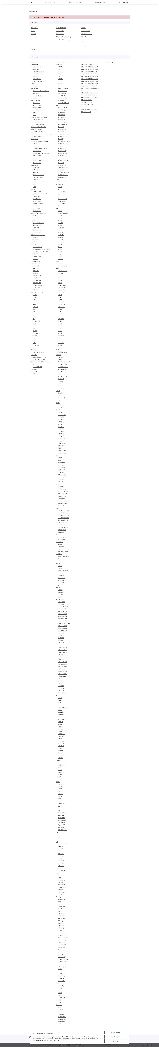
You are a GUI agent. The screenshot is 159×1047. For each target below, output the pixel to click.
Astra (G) (60, 721)
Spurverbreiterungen (37, 292)
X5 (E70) (60, 333)
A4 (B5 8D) (61, 227)
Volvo (34, 347)
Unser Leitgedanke (61, 27)
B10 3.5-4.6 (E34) (62, 110)
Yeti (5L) (60, 894)
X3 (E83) (60, 326)
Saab (34, 338)
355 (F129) (60, 419)
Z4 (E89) (60, 345)
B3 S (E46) (60, 139)
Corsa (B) (60, 729)
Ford (34, 316)
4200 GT (60, 568)
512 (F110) (60, 431)
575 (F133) (60, 436)
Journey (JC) (61, 405)
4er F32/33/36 (61, 292)
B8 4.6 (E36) (61, 163)
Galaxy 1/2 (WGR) (62, 494)
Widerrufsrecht (85, 40)
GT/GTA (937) (61, 95)
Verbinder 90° (37, 163)
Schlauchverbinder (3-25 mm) (39, 254)
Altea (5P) (60, 846)
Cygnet (60, 187)
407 (59, 762)
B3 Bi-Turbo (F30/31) (63, 136)
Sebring (60, 383)
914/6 (59, 798)
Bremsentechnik (35, 100)
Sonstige (35, 206)
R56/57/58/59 (61, 714)
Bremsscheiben (37, 107)
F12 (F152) (60, 446)
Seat (34, 340)
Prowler (60, 779)
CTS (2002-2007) (62, 352)
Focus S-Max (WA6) (63, 491)
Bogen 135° (36, 266)
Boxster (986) (61, 815)
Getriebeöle (36, 196)
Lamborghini (36, 321)
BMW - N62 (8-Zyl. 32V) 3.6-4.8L (89, 97)
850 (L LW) (60, 985)
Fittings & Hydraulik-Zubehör (39, 117)
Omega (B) (61, 743)
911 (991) (60, 789)
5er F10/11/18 (61, 304)
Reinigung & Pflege (38, 203)
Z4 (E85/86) (61, 342)
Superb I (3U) (61, 889)
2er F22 (60, 275)
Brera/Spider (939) (63, 88)
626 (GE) (60, 590)
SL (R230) (60, 681)
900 (59, 839)
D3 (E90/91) (61, 170)
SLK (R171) (61, 688)
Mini (34, 326)
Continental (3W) (62, 266)
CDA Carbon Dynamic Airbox (41, 91)
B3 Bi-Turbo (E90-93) (63, 134)
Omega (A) (61, 741)
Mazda (58, 587)
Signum (60, 748)
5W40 (34, 187)
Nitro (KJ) (60, 407)
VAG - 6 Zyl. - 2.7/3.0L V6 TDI (88, 109)
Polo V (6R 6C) (61, 957)
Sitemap (83, 27)
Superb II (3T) (61, 892)
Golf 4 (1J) (60, 921)
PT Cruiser (61, 378)
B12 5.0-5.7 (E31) (62, 122)
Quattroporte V (62, 582)
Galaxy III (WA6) (62, 496)
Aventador (61, 544)
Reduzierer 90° (37, 282)
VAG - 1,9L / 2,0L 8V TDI (87, 104)
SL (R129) (60, 678)
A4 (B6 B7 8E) (61, 230)
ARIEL (57, 179)
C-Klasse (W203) (62, 628)
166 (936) (60, 83)
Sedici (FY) (60, 479)
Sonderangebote (111, 62)
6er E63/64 (61, 309)
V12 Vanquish (61, 201)
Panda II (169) (61, 470)
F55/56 (60, 709)
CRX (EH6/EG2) (62, 532)
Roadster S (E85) (62, 177)
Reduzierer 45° (37, 280)
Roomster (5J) (61, 887)
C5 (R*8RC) (61, 393)
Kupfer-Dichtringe (38, 119)
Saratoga (60, 381)
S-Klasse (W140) (62, 671)
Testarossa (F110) (62, 453)
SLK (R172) (61, 690)
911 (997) (60, 796)
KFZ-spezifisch (37, 275)
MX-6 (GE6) (61, 597)
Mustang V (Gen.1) (63, 503)
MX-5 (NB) (60, 592)
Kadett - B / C (61, 733)
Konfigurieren (115, 1037)
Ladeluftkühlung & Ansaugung (39, 141)
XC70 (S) (60, 1002)
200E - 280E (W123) (63, 604)
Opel (34, 328)
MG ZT (59, 702)
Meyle (34, 112)
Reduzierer (36, 278)
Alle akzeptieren (115, 1032)
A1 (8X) (60, 215)
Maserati (58, 563)
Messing (35, 258)
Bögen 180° (36, 215)
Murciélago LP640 (63, 551)
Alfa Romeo (59, 64)
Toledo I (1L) (61, 868)
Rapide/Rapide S (62, 199)
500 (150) (60, 458)
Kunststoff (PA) (37, 256)
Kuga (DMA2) (61, 498)
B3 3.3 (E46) (61, 131)
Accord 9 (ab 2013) (63, 520)
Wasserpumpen (37, 177)
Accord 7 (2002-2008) (63, 515)
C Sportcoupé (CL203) (64, 623)
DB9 (59, 194)
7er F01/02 (61, 318)
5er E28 (60, 294)
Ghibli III (60, 573)
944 (59, 808)
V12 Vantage (61, 203)
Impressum (34, 49)
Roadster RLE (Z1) (62, 175)
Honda (58, 508)
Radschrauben (37, 211)
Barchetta (60, 460)
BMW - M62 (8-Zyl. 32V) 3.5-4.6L (89, 86)
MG (57, 695)
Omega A (60, 561)
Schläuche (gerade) (38, 285)
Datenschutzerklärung (54, 1040)
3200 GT (60, 566)
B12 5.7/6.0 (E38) (62, 124)
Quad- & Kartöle (37, 201)
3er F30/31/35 (61, 287)
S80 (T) (60, 995)
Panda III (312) (62, 472)
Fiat (34, 314)
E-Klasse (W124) (62, 645)
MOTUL (33, 189)
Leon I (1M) (61, 861)
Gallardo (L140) (62, 546)
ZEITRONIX (34, 371)
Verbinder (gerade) (38, 160)
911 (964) (60, 786)
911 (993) (60, 791)
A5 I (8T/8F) (61, 235)
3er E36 (60, 280)
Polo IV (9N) (61, 954)
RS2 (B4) (60, 251)
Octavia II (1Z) (61, 885)
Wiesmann (59, 1005)
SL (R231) (60, 683)
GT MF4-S (60, 1009)
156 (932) (60, 76)
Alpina (57, 105)
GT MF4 (60, 1007)
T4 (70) (60, 969)
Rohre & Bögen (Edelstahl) (38, 235)
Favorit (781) (61, 880)
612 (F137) (60, 441)
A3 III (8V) (60, 225)
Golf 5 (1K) (61, 923)
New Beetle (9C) (62, 933)
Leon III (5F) (61, 865)
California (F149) (62, 443)
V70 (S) (60, 1000)
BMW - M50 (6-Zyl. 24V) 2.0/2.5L (89, 76)
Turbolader (34, 354)
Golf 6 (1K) (61, 925)
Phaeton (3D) (61, 947)
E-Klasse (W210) (62, 647)
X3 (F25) (60, 328)
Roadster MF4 (62, 1021)
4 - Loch (35, 294)
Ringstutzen (36, 122)
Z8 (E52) (60, 347)
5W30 (34, 184)
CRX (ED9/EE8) (62, 530)
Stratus (60, 386)
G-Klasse (60, 654)
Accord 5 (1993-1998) (63, 510)
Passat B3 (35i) (62, 935)
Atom (59, 182)
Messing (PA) (36, 261)
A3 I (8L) (60, 220)
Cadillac (58, 350)
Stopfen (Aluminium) (38, 136)
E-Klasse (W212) (62, 652)
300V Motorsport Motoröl (40, 194)
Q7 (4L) (60, 249)
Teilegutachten (60, 31)
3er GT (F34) (61, 290)
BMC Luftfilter (35, 88)
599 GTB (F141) (62, 438)
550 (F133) (60, 434)
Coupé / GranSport (63, 570)
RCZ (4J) (60, 774)
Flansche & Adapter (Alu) (40, 148)
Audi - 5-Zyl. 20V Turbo (87, 64)
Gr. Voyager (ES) (62, 369)
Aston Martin (59, 184)
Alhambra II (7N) (62, 844)
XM (59, 400)
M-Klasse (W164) (62, 664)
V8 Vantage (61, 206)
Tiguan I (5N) (61, 973)
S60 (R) (60, 988)
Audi (34, 299)
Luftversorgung (37, 170)
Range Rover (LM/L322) (64, 556)
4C (58, 86)
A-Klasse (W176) (62, 616)
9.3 (59, 834)
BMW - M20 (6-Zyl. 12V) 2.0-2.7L (89, 67)
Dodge (34, 311)
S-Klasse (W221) (62, 676)
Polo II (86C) (61, 949)
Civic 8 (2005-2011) (63, 525)
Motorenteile (34, 165)
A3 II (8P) (60, 223)
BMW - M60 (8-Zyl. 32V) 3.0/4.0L (89, 83)
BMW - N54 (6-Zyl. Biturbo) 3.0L (89, 95)
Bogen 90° (36, 273)
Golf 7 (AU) (61, 928)
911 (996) (60, 793)
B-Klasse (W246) (62, 621)
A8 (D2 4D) (61, 242)
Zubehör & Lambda (38, 81)
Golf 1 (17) (60, 913)
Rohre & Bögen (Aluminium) (38, 213)
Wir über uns (34, 27)
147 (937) (60, 71)
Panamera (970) (62, 829)
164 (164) (60, 81)
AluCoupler (36, 146)
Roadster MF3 (62, 1017)
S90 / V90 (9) (61, 997)
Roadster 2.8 (61, 1014)
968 (59, 810)
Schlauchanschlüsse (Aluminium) (42, 134)
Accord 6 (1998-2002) (63, 513)
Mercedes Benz (60, 599)
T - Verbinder (36, 287)
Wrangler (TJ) (61, 539)
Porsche (35, 335)
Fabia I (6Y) (61, 875)
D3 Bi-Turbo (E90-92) (63, 172)
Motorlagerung (37, 172)
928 (59, 805)
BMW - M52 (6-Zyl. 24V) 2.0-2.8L (89, 79)
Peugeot (35, 330)
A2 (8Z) (60, 218)
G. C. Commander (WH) (64, 362)
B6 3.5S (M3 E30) (62, 153)
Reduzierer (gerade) (38, 223)
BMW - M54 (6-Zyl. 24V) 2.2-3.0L (89, 81)
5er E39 (60, 299)
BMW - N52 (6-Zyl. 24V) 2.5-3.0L (89, 92)
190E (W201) (61, 602)
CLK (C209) (61, 640)
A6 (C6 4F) (60, 239)
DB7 (59, 189)
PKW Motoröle (37, 199)
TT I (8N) (60, 254)
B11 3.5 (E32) (61, 115)
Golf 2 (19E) (61, 916)
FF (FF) (59, 448)
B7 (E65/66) (61, 158)
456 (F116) (60, 426)
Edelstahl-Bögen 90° (38, 71)
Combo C (60, 726)
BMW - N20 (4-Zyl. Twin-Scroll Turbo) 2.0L (91, 89)
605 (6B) (60, 767)
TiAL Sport (34, 350)
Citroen (35, 309)
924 (59, 801)
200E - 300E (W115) (63, 606)
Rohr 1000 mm (37, 79)
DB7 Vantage (61, 191)
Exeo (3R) (60, 851)
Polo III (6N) (61, 952)
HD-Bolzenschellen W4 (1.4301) (41, 249)
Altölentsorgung (85, 31)
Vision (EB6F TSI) (62, 388)
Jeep (34, 318)
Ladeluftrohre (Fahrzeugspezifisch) (42, 153)
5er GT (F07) (61, 306)
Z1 (58, 338)
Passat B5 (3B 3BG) (63, 937)
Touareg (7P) (61, 978)
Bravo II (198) (61, 462)
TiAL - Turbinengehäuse (39, 352)
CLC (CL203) (61, 635)
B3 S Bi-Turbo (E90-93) (64, 141)
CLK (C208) (61, 638)
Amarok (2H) (61, 899)
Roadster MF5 (62, 1024)
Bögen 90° (36, 218)
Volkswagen (36, 345)
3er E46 (60, 282)
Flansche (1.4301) (37, 74)
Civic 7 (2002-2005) (63, 522)
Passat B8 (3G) (62, 942)
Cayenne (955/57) (62, 820)
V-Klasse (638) (62, 693)
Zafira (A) (60, 757)
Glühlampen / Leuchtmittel (38, 127)
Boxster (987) (61, 817)
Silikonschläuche (35, 263)
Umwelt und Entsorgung (62, 40)
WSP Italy (35, 86)
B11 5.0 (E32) (61, 119)
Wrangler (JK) (61, 537)
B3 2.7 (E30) (61, 127)
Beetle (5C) (61, 901)
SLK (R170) (61, 686)
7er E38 (60, 314)
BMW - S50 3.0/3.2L (86, 100)
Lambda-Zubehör (37, 131)
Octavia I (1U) (61, 882)
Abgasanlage (34, 64)
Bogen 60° (36, 270)
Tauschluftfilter (37, 95)
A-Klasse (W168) (62, 611)
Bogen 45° (36, 268)
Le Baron (60, 371)
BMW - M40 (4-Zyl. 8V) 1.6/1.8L (89, 71)
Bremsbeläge (36, 103)
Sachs (34, 115)
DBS (59, 196)
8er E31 (60, 321)
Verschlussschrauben (39, 124)
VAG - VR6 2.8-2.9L (86, 112)
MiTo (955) (61, 100)
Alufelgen (33, 83)
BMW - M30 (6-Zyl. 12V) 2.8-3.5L (89, 69)
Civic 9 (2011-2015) (63, 527)
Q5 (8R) (60, 247)
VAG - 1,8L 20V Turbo (86, 102)
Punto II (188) (61, 474)
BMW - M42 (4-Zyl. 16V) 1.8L (88, 74)
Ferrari (58, 410)
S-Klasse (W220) (62, 674)
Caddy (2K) (61, 904)
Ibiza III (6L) (61, 856)
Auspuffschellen (37, 67)
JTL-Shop (150, 1045)
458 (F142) (60, 429)
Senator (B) (61, 745)
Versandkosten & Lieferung (63, 37)
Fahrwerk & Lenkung (36, 110)
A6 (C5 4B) (60, 237)
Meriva (60, 738)
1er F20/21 (61, 273)
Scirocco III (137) (62, 961)
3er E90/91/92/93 (62, 285)
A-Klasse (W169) (62, 614)
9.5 (59, 837)
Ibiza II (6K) (61, 853)
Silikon (35, 364)
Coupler (35, 220)
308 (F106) (60, 412)
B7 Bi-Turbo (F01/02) (63, 160)
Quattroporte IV (62, 580)
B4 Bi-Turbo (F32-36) (63, 143)
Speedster (61, 750)
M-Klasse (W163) (62, 662)
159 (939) (60, 79)
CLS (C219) (61, 642)
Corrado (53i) (61, 906)
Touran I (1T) (61, 981)
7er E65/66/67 (62, 316)
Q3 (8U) (60, 244)
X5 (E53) (60, 330)
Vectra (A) (60, 753)
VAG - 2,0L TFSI (85, 107)
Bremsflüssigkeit (37, 105)
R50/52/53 (60, 712)
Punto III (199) (61, 477)
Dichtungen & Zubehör (39, 359)
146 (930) (60, 69)
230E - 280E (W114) (63, 609)
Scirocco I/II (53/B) (63, 959)
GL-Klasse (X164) (62, 657)
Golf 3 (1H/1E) (61, 918)
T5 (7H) (60, 971)
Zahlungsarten (60, 34)
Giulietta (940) (62, 93)
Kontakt (33, 31)
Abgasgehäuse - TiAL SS (39, 357)
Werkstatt (33, 34)
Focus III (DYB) (62, 489)
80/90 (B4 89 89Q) (63, 213)
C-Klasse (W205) (62, 633)
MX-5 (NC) (60, 594)
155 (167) (60, 74)
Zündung (35, 179)
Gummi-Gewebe (37, 366)
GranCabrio (61, 575)
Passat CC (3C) (62, 945)
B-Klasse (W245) (62, 618)
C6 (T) (59, 395)
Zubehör (35, 98)
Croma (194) (61, 467)
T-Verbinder (36, 158)
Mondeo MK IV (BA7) (63, 501)
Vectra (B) (60, 755)
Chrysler (35, 306)
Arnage (60, 263)
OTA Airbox (36, 93)
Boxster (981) (61, 813)
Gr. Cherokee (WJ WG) (64, 364)
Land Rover (59, 554)
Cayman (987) (61, 825)
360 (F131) (60, 422)
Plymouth (35, 333)
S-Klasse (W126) (62, 669)
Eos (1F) (60, 909)
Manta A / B (61, 736)
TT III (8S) (60, 258)
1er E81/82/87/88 (62, 270)
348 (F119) (60, 417)
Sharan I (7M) (61, 964)
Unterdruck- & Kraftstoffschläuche (40, 362)
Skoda (34, 342)
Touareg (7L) (61, 976)
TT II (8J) (60, 256)
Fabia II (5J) (61, 877)
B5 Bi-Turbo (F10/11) (63, 148)
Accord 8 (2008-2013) (63, 518)
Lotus (34, 323)
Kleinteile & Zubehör (36, 129)
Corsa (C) (60, 731)
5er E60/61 (61, 302)
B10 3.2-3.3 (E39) (62, 107)
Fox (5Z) (60, 911)
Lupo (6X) (60, 930)
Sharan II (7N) (61, 966)
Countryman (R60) (63, 707)
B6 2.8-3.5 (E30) (62, 151)
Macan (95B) (61, 827)
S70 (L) (59, 990)
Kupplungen (34, 139)
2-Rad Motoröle (37, 191)
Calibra (60, 724)
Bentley (35, 302)
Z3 (58, 340)
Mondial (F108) (62, 450)
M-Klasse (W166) (62, 666)
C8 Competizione (62, 91)
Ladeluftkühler (37, 151)
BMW (34, 304)
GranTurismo (61, 578)
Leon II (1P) (61, 863)
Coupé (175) (61, 465)
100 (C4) (60, 211)
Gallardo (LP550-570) (63, 549)
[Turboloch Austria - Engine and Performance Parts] (31, 2)
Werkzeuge (34, 369)
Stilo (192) (60, 482)
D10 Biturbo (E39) (62, 167)
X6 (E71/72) (61, 335)
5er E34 (60, 297)
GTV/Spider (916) (62, 98)
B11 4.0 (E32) (61, 117)
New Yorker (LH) (62, 376)
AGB (82, 43)
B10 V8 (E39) (61, 112)
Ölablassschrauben (38, 175)
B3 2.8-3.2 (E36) (62, 129)
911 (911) (60, 784)
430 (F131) (60, 424)
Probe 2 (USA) (61, 506)
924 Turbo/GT (61, 803)
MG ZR (60, 700)
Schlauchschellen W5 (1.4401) (41, 251)
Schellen (33, 244)
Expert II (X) (61, 772)
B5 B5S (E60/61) (62, 146)
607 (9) (60, 769)
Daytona (60, 359)
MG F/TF (60, 697)
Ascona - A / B (62, 719)
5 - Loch (35, 297)
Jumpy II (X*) (61, 398)
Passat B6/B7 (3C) (62, 940)
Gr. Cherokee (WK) (63, 366)
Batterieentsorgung (86, 34)
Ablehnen (115, 1041)
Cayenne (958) (62, 822)
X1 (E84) (60, 323)
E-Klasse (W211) (62, 650)
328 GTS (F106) (62, 414)
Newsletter (84, 46)
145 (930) (60, 67)
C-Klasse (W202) (62, 626)
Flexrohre (35, 76)
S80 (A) (60, 993)
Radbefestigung (35, 208)
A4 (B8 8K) (60, 232)
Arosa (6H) (61, 849)
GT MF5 (60, 1012)
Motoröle (33, 182)
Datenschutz (84, 37)
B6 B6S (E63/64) (62, 155)
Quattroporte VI (62, 585)
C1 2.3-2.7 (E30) (62, 165)
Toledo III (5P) (61, 870)
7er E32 (60, 311)
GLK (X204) (61, 659)
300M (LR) (60, 357)
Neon (59, 374)
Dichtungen (36, 69)
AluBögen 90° (36, 143)
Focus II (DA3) (61, 486)
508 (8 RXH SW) (62, 765)
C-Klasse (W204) (62, 630)
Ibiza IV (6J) (61, 858)
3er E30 (60, 278)
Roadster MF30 (62, 1019)
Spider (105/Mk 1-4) (63, 103)
